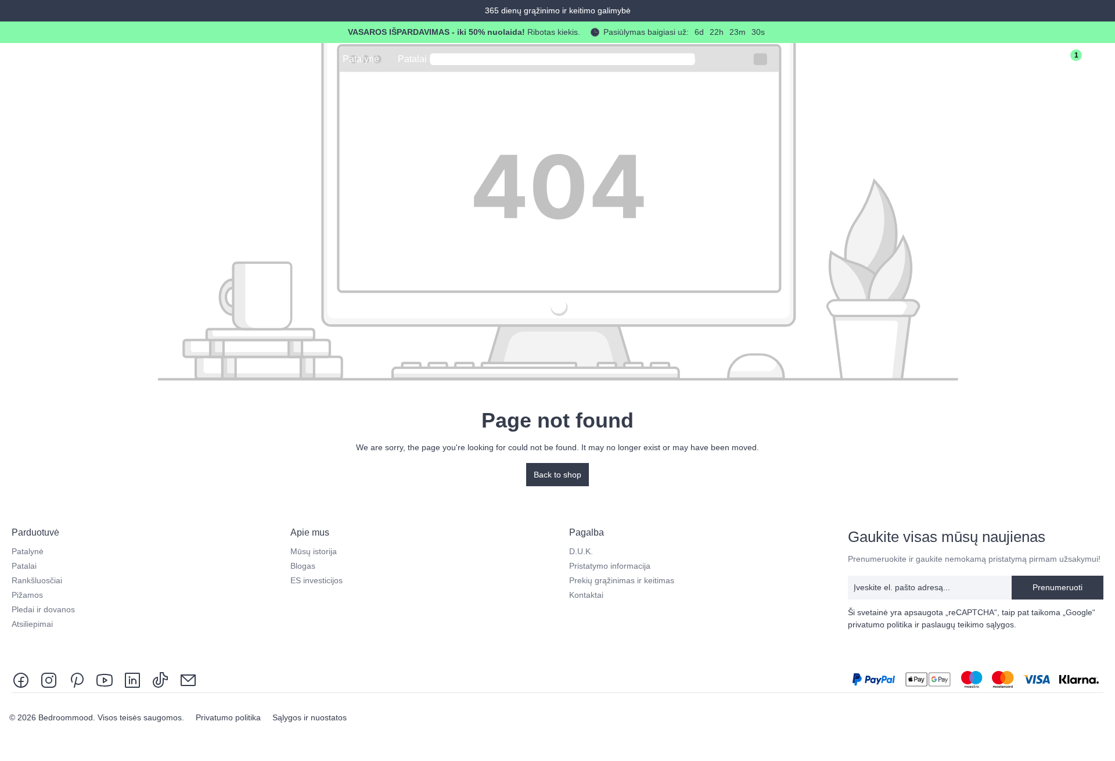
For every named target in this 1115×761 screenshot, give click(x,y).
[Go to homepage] (64, 58)
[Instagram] (49, 679)
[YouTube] (104, 679)
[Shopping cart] (1098, 60)
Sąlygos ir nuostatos (309, 717)
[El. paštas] (188, 679)
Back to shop (557, 474)
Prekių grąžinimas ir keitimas (621, 580)
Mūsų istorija (313, 551)
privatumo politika (880, 624)
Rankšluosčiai (37, 580)
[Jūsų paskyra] (1033, 60)
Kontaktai (586, 595)
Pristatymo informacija (609, 565)
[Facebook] (23, 679)
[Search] (1001, 60)
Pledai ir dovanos (43, 609)
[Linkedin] (132, 679)
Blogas (302, 565)
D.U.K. (581, 551)
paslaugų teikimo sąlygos (968, 624)
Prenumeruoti (1057, 587)
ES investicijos (316, 580)
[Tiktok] (160, 679)
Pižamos (27, 595)
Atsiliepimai (32, 624)
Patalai (24, 565)
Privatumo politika (229, 717)
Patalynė (28, 551)
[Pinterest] (77, 679)
